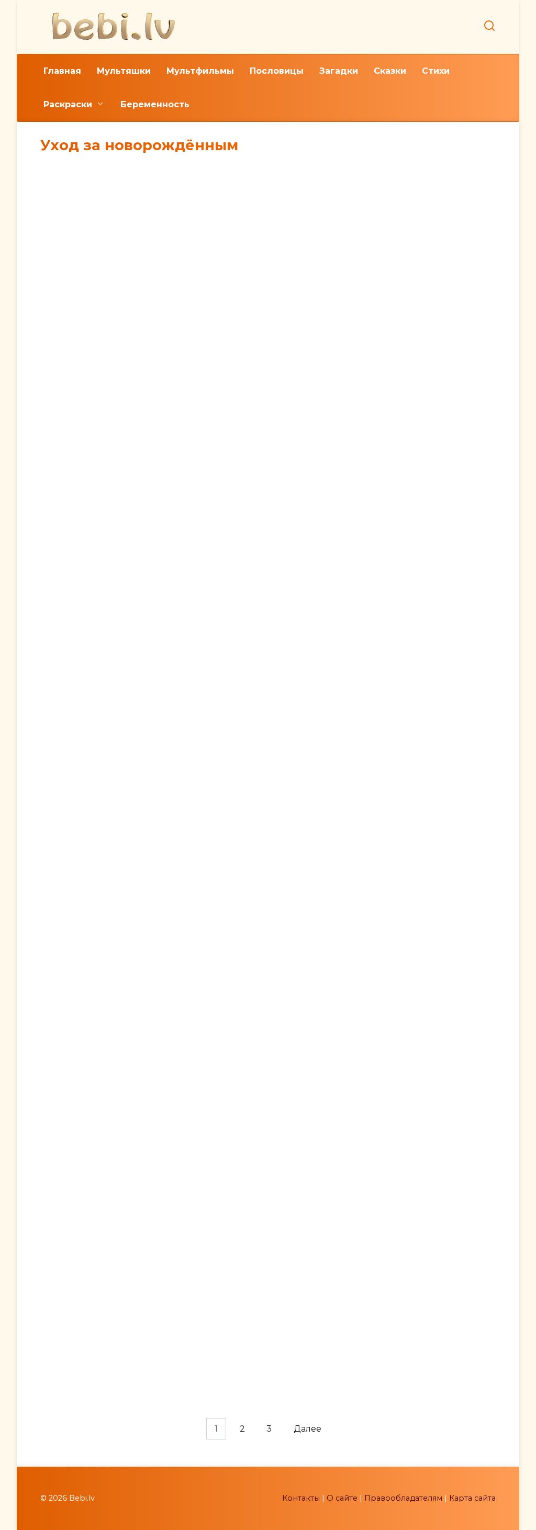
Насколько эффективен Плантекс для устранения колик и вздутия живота (109, 1063)
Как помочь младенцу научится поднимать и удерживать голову (427, 676)
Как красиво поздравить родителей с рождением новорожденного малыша (426, 866)
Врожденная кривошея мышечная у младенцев (426, 502)
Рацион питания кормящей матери (268, 1059)
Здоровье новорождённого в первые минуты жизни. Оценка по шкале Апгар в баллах (268, 687)
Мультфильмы (200, 71)
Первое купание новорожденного (268, 1401)
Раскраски (67, 104)
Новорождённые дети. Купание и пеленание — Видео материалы (109, 1197)
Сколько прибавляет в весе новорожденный (109, 319)
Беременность (154, 104)
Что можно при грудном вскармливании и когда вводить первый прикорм (427, 1254)
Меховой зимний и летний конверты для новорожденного (109, 1433)
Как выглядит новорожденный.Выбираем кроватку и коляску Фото (267, 1213)
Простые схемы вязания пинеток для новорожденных (109, 494)
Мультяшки (124, 71)
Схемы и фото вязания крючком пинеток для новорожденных (268, 472)
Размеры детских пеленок (109, 844)
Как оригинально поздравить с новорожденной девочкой (268, 842)
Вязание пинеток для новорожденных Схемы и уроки (426, 329)
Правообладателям (403, 1498)
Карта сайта (472, 1498)
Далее (307, 1429)
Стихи (436, 71)
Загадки (338, 71)
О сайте (342, 1498)
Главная (62, 71)
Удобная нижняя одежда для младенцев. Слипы (109, 676)
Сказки (390, 71)
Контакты (301, 1498)
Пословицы (277, 71)
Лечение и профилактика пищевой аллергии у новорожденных (427, 1063)
